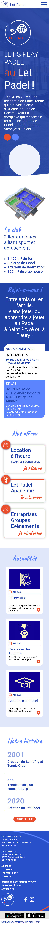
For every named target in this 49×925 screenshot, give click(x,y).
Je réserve (32, 467)
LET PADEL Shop (9, 873)
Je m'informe (29, 532)
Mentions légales (11, 885)
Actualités (7, 889)
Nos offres (7, 869)
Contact (6, 876)
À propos (6, 866)
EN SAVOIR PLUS (24, 819)
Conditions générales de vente (18, 882)
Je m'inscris (30, 497)
